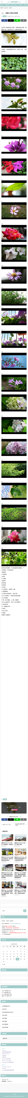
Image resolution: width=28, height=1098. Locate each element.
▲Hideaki (4, 1068)
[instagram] (15, 1094)
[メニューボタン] (2, 2)
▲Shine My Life (5, 1053)
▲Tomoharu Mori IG (6, 1066)
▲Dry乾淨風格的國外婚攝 (8, 1070)
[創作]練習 (4, 1018)
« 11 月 (3, 964)
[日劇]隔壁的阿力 (6, 1006)
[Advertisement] (14, 627)
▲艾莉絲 (4, 1055)
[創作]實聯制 (5, 1024)
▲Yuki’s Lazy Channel (7, 1060)
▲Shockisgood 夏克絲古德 (8, 1062)
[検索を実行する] (24, 910)
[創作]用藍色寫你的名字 (7, 1012)
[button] (4, 20)
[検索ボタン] (26, 2)
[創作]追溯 (4, 1015)
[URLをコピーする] (24, 20)
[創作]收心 (4, 1009)
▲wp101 (4, 1050)
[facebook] (13, 1094)
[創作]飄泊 (4, 1021)
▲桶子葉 (4, 1057)
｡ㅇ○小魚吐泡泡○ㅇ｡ (14, 2)
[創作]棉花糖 (5, 1027)
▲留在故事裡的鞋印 (6, 1052)
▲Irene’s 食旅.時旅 (6, 1059)
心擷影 (4, 16)
